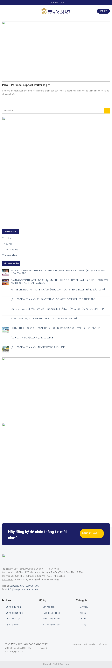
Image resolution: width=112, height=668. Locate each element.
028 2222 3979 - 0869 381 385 (24, 586)
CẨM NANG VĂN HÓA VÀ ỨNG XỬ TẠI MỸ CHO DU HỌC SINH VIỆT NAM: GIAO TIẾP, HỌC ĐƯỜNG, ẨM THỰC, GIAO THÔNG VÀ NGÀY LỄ (60, 281)
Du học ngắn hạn (14, 612)
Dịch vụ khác (12, 624)
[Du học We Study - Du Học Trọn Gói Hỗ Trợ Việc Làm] (56, 11)
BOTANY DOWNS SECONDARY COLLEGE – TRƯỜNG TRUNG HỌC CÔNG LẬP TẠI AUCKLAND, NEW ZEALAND (58, 272)
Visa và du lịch (9, 255)
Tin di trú (6, 238)
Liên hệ (82, 625)
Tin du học (7, 243)
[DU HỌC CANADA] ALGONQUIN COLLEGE (32, 337)
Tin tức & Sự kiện (10, 249)
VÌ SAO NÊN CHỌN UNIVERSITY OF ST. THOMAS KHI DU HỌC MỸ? (44, 318)
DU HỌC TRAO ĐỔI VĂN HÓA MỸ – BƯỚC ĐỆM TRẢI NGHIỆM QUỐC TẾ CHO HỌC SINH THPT (58, 309)
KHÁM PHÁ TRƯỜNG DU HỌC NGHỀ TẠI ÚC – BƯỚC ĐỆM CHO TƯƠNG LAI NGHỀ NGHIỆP (56, 328)
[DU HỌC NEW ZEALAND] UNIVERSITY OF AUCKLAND (38, 347)
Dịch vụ (82, 613)
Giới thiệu (83, 607)
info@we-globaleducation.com (23, 589)
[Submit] (107, 110)
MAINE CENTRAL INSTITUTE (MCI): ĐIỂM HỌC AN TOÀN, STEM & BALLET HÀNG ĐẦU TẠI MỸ (58, 289)
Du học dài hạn (13, 606)
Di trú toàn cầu (13, 618)
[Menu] (4, 11)
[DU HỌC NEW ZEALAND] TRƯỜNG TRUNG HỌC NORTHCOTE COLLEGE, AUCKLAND (53, 299)
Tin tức (82, 619)
